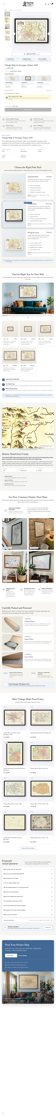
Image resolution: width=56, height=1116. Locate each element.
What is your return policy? (10, 914)
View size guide (48, 90)
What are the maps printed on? (11, 892)
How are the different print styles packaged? (15, 905)
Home (6, 10)
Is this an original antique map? (11, 882)
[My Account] (48, 4)
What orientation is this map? (11, 878)
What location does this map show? (13, 869)
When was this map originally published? (14, 873)
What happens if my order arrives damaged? (15, 910)
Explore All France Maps (28, 848)
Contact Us (48, 927)
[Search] (45, 4)
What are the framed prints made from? (13, 896)
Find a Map (11, 955)
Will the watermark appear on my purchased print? (16, 887)
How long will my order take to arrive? (13, 901)
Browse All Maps (23, 955)
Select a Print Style (28, 109)
